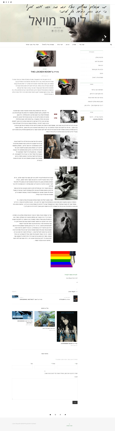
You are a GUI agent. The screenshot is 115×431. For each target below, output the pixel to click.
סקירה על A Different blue (69, 343)
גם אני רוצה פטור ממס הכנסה (95, 97)
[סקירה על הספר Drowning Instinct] (15, 296)
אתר (32, 363)
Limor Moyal (71, 291)
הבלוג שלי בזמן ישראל (32, 45)
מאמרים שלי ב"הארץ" (48, 45)
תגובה (76, 377)
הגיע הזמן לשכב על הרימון (49, 328)
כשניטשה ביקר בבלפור (97, 90)
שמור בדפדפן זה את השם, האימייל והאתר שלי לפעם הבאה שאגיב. (61, 373)
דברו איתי (60, 45)
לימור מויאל (57, 20)
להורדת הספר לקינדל (70, 274)
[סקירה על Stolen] (74, 298)
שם (76, 363)
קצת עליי (81, 45)
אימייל (53, 363)
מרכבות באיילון (99, 57)
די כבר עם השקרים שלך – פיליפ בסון (94, 105)
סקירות (45, 69)
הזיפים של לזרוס (99, 61)
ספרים (74, 45)
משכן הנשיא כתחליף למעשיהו (95, 101)
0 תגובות (14, 291)
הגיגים (67, 45)
